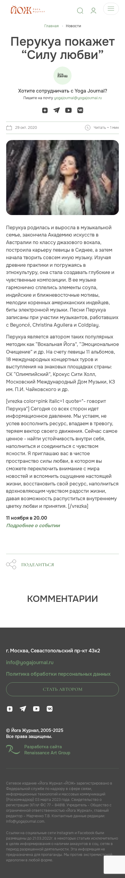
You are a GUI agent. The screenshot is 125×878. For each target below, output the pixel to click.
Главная (51, 26)
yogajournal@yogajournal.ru (78, 98)
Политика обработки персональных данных (58, 674)
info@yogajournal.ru (29, 663)
